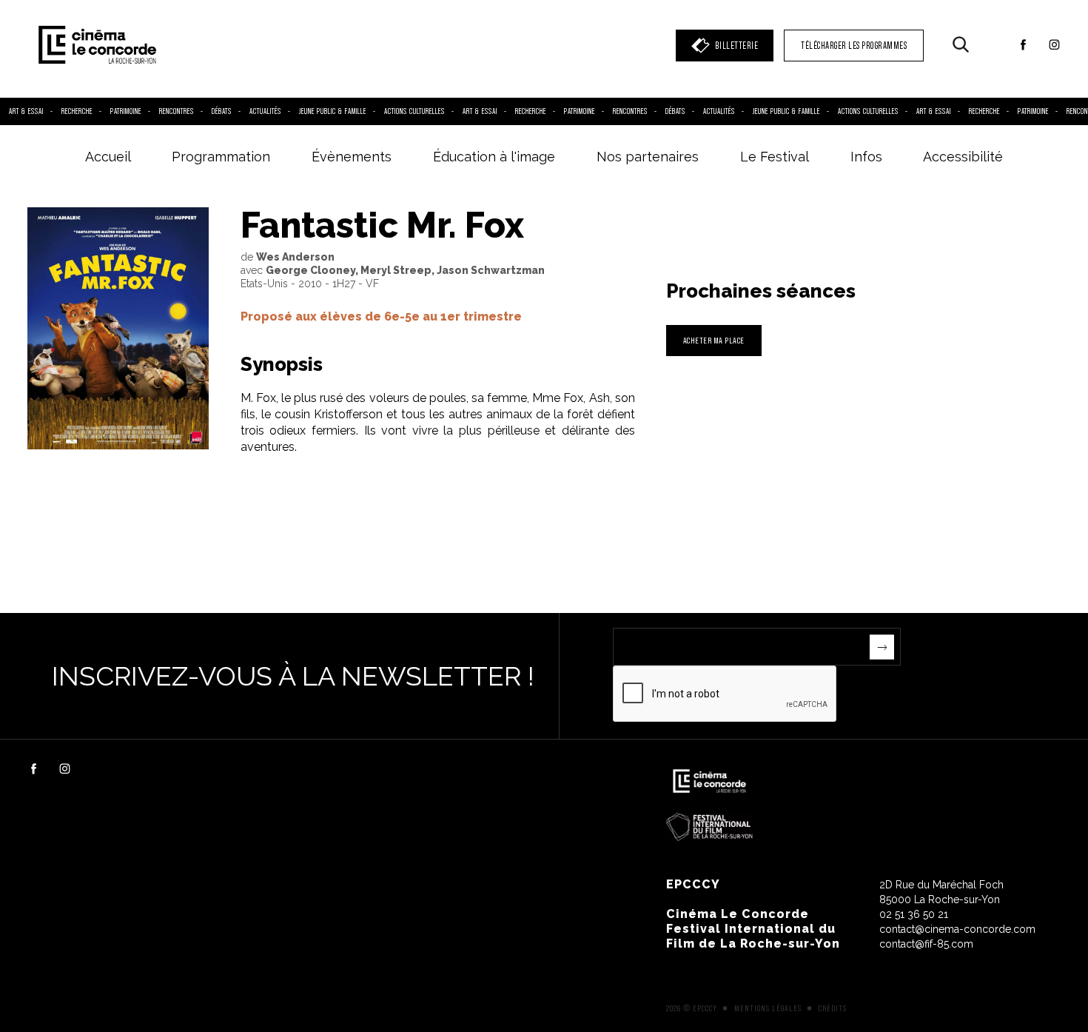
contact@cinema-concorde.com (957, 929)
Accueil (108, 156)
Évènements (352, 156)
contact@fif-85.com (926, 944)
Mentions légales (768, 1008)
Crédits (833, 1008)
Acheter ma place (714, 340)
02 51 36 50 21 (913, 914)
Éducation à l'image (494, 156)
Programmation (221, 156)
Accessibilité (963, 156)
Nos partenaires (648, 156)
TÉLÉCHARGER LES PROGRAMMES (854, 45)
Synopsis (282, 364)
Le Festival (774, 156)
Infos (866, 156)
